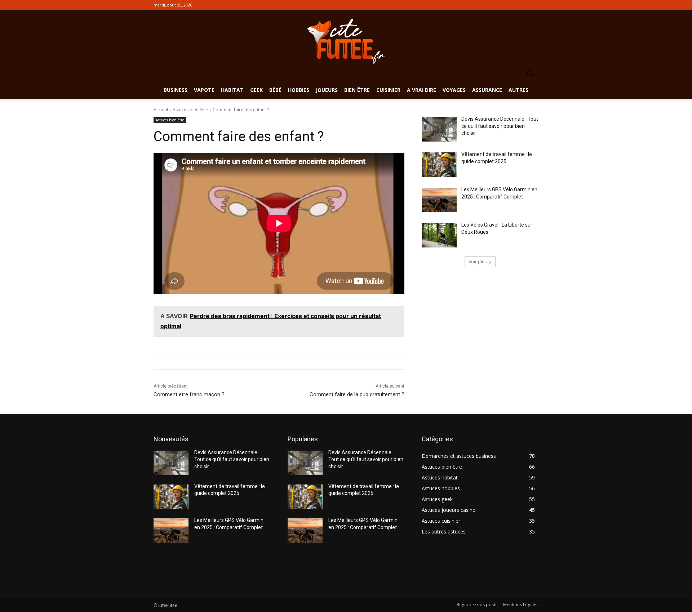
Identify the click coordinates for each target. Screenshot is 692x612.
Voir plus (478, 262)
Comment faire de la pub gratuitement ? (357, 394)
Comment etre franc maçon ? (189, 394)
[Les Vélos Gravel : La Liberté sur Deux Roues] (439, 235)
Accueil (161, 110)
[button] (529, 72)
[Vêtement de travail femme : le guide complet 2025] (439, 164)
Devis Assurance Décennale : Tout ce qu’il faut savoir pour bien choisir (499, 126)
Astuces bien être (190, 110)
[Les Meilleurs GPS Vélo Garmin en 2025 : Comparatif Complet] (439, 200)
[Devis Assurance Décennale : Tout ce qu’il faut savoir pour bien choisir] (439, 129)
